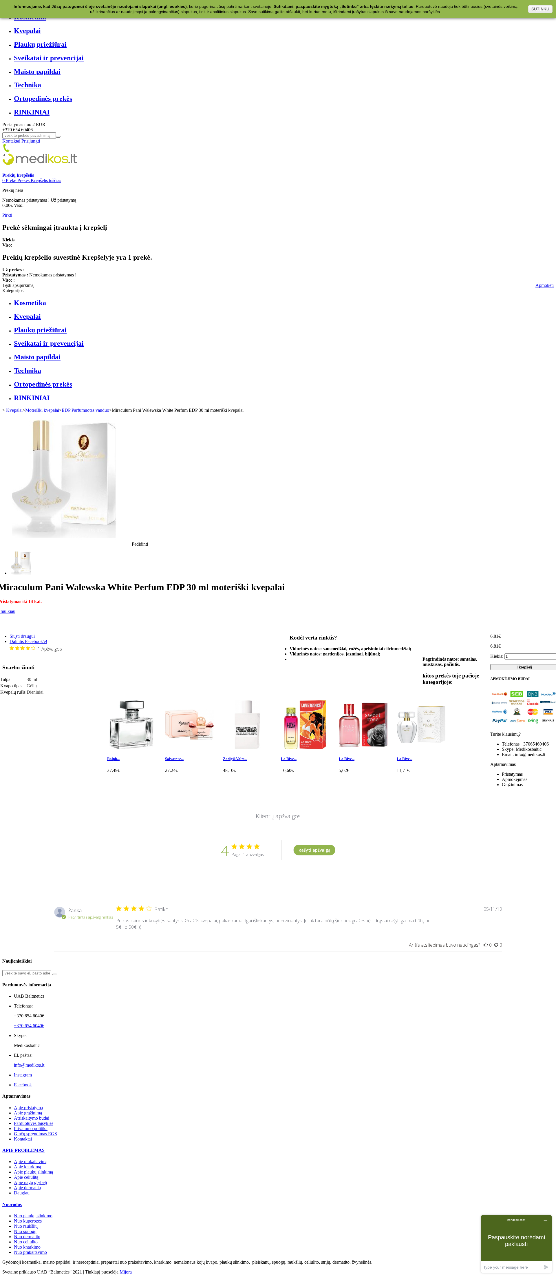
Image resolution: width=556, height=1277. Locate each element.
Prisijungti (30, 141)
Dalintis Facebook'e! (28, 641)
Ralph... (113, 759)
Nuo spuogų (25, 1231)
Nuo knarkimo (27, 1247)
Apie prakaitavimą (30, 1161)
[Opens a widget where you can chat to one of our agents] (516, 1244)
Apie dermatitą (27, 1187)
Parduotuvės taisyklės (33, 1123)
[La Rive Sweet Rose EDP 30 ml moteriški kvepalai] (363, 747)
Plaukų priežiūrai (40, 44)
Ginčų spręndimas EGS (35, 1133)
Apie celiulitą (26, 1177)
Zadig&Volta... (235, 759)
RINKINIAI (32, 112)
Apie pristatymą (28, 1107)
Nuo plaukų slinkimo (33, 1215)
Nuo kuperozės (28, 1220)
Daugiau (22, 1192)
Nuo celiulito (26, 1241)
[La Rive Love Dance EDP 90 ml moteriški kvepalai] (305, 747)
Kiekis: (496, 656)
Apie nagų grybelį (30, 1182)
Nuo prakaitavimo (30, 1252)
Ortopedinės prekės (43, 98)
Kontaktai (11, 141)
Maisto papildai (37, 71)
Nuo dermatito (27, 1236)
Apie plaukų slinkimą (33, 1171)
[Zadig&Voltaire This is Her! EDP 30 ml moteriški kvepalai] (247, 747)
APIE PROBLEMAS (23, 1150)
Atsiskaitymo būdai (31, 1118)
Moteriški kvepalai (42, 410)
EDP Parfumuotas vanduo (85, 410)
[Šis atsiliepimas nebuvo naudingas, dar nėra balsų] (496, 945)
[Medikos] (40, 169)
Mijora (126, 1271)
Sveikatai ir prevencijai (49, 58)
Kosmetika (30, 303)
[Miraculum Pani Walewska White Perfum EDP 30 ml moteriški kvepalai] (21, 573)
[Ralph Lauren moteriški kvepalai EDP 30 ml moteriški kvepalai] (131, 747)
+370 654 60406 (29, 1025)
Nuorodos (12, 1204)
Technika (27, 85)
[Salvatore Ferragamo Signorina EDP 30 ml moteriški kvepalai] (189, 747)
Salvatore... (174, 759)
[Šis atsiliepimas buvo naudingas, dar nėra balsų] (486, 945)
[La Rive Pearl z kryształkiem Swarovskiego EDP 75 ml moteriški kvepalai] (421, 747)
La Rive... (289, 759)
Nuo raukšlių (26, 1226)
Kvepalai (27, 30)
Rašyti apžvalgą (314, 850)
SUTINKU (540, 9)
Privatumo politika (30, 1128)
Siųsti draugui (22, 636)
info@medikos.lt (29, 1065)
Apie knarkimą (27, 1166)
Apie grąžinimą (28, 1112)
